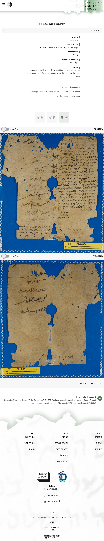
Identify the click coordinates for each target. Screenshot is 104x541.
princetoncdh (53, 501)
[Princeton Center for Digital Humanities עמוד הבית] (43, 477)
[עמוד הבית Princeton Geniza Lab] (60, 476)
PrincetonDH (53, 495)
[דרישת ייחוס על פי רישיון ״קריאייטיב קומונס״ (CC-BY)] (52, 522)
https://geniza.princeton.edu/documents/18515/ (54, 403)
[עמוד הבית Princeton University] (52, 537)
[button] (94, 6)
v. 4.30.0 (52, 530)
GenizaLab (52, 488)
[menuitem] (98, 436)
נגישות (52, 512)
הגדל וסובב (14, 129)
